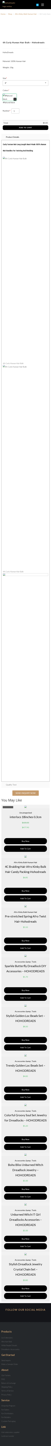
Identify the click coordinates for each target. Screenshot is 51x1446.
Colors (6, 90)
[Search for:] (46, 4)
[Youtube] (20, 1315)
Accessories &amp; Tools (25, 962)
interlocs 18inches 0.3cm (25, 817)
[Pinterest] (30, 1315)
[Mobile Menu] (41, 4)
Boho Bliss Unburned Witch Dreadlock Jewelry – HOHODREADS (25, 1170)
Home (3, 14)
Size (5, 78)
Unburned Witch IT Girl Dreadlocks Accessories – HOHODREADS (25, 1219)
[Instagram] (15, 1315)
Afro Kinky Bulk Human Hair (26, 14)
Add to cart (25, 128)
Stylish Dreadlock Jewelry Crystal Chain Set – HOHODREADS (25, 1269)
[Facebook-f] (25, 1315)
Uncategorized (25, 813)
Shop (10, 14)
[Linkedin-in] (35, 1315)
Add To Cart (25, 848)
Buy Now (25, 841)
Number (6, 111)
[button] (25, 793)
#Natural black (9, 102)
